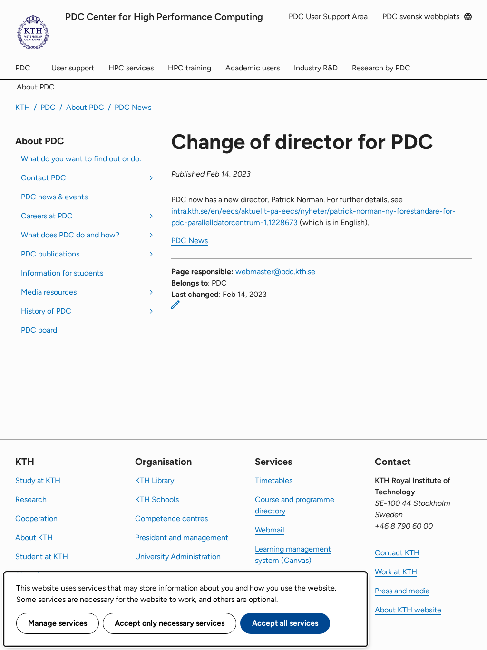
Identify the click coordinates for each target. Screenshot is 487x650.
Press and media (402, 590)
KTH (22, 107)
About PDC (36, 86)
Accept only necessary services (169, 623)
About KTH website (408, 609)
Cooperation (36, 518)
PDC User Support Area (328, 16)
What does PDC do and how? (70, 234)
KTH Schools (157, 499)
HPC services (131, 67)
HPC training (189, 67)
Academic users (252, 67)
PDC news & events (54, 196)
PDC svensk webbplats (420, 16)
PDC (22, 67)
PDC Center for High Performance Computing (164, 16)
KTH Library (154, 480)
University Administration (178, 556)
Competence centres (171, 518)
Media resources (49, 291)
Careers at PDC (47, 215)
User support (72, 67)
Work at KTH (396, 571)
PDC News (133, 107)
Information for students (62, 272)
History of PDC (46, 310)
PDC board (39, 330)
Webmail (269, 529)
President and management (181, 537)
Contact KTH (397, 552)
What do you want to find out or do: (81, 158)
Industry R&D (316, 67)
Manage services (57, 623)
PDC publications (50, 253)
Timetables (273, 480)
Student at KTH (41, 556)
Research (31, 499)
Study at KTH (37, 480)
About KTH (34, 537)
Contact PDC (43, 177)
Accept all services (285, 623)
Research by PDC (381, 67)
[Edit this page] (175, 304)
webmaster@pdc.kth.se (275, 271)
